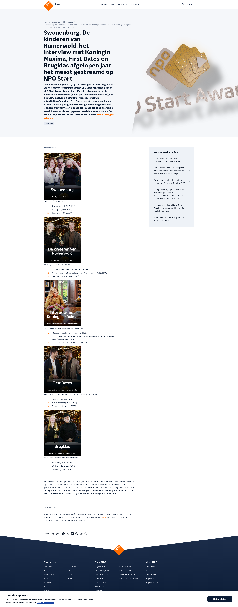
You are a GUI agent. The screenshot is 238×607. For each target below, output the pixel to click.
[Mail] (81, 534)
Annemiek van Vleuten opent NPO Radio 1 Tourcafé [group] (169, 218)
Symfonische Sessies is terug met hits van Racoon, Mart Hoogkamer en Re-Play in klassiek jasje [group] (169, 171)
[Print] (86, 534)
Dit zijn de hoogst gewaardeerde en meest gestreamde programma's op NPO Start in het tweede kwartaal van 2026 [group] (169, 194)
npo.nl (104, 517)
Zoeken (188, 4)
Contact (135, 4)
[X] (68, 534)
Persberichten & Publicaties (114, 4)
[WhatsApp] (77, 534)
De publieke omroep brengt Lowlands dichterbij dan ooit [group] (167, 159)
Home (46, 22)
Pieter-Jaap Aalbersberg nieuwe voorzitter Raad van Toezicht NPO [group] (169, 181)
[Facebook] (63, 534)
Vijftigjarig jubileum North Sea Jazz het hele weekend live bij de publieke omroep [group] (169, 208)
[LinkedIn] (72, 534)
